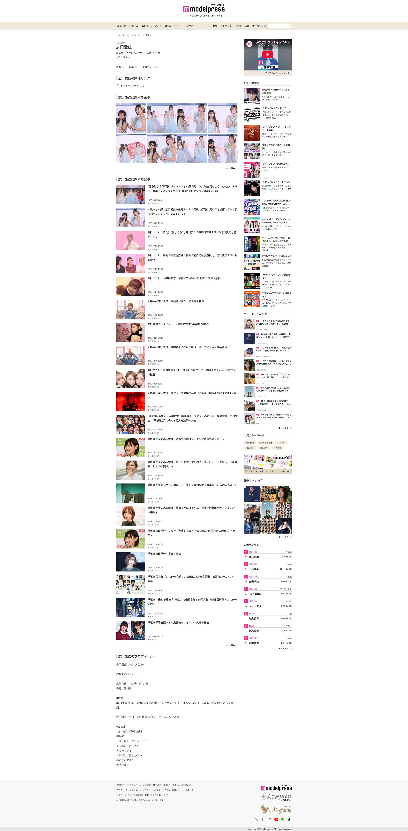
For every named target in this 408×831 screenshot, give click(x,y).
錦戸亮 (250, 447)
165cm (126, 57)
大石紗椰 (264, 447)
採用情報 (167, 784)
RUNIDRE (255, 593)
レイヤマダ (255, 606)
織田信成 (250, 442)
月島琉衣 (254, 630)
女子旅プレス (259, 25)
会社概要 (120, 784)
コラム (168, 25)
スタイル (133, 25)
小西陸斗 (254, 569)
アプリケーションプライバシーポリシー (133, 789)
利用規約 (147, 784)
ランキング (226, 25)
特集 (215, 25)
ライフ (178, 25)
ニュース (121, 25)
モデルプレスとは (133, 784)
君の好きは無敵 (265, 442)
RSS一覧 (189, 789)
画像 (118, 67)
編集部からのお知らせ (182, 784)
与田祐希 (277, 447)
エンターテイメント (152, 25)
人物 (247, 25)
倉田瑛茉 (254, 581)
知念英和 (254, 618)
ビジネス (189, 25)
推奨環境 (157, 784)
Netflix (281, 442)
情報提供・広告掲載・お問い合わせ (168, 789)
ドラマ (238, 25)
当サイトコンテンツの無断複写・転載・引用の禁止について (142, 795)
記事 (131, 67)
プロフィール (149, 67)
